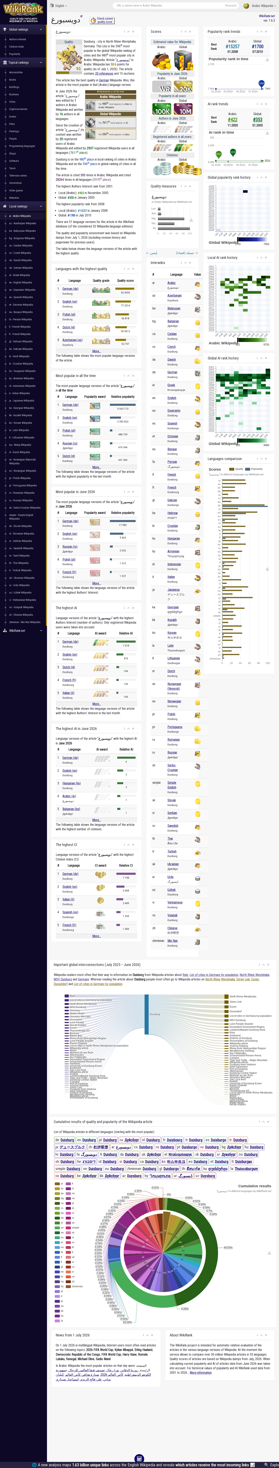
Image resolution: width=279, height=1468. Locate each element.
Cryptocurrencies (18, 109)
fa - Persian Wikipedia (20, 319)
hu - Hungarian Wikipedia (22, 371)
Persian (172, 462)
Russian (172, 752)
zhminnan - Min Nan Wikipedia (24, 622)
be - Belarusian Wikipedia (22, 230)
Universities (15, 182)
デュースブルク (72, 1147)
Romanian (173, 740)
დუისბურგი (217, 1168)
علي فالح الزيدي (91, 1379)
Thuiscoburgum (246, 1168)
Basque (172, 449)
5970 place (102, 180)
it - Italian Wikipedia (19, 393)
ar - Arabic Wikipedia (20, 215)
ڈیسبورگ (185, 1176)
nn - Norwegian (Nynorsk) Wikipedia (22, 461)
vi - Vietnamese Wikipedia (22, 599)
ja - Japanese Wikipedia (21, 400)
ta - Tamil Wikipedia (19, 555)
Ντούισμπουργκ (180, 1154)
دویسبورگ (89, 1154)
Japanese (173, 590)
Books (12, 79)
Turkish (171, 851)
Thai (170, 838)
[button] (124, 32)
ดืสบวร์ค (193, 1168)
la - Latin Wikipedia (19, 430)
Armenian (173, 551)
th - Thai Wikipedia (19, 562)
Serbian (172, 813)
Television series (18, 175)
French (171, 487)
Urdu (170, 877)
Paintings (14, 131)
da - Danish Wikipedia (20, 260)
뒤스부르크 (176, 1161)
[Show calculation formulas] (139, 1459)
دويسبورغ (122, 60)
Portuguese (174, 727)
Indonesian (174, 564)
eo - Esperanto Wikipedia (22, 289)
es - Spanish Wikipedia (21, 297)
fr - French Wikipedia (20, 334)
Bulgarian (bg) (71, 809)
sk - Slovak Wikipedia (20, 526)
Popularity (14, 53)
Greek (171, 385)
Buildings (14, 87)
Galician (172, 500)
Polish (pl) (68, 314)
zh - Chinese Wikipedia (21, 614)
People (13, 138)
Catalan (172, 334)
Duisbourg (174, 1140)
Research (231, 5)
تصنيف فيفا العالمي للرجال (86, 1370)
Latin (170, 646)
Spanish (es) (70, 912)
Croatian (172, 526)
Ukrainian (173, 864)
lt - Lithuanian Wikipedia (21, 437)
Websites (14, 197)
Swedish (172, 826)
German (104, 80)
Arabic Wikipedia (262, 6)
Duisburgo (218, 1140)
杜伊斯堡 (101, 1147)
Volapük (172, 915)
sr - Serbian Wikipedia (20, 540)
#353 (257, 119)
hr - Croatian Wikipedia (21, 363)
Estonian (172, 436)
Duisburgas (243, 1161)
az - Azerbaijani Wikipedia (22, 223)
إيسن (151, 253)
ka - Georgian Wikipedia (21, 407)
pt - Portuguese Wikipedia (23, 485)
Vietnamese (175, 902)
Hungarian (173, 538)
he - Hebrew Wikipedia (21, 348)
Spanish (172, 423)
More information (201, 1373)
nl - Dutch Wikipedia (19, 452)
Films (12, 123)
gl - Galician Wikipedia (20, 341)
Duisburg (67, 1140)
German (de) (70, 289)
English (60, 6)
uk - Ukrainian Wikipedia (22, 577)
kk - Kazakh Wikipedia (20, 415)
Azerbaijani (174, 295)
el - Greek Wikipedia (19, 275)
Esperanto (173, 410)
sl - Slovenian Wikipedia (21, 533)
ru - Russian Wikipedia (21, 500)
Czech (171, 347)
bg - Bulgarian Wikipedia (22, 238)
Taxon (12, 168)
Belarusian (173, 308)
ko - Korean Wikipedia (20, 422)
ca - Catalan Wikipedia (20, 245)
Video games (16, 190)
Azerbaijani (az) (72, 340)
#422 (232, 119)
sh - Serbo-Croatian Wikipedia (24, 507)
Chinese (172, 928)
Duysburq (134, 1176)
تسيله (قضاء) (187, 253)
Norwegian (174, 701)
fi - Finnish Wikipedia (20, 326)
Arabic (171, 283)
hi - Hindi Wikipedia (19, 356)
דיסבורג (89, 1161)
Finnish (171, 475)
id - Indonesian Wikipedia (22, 385)
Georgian (173, 607)
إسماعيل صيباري (67, 1379)
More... (96, 351)
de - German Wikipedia (21, 267)
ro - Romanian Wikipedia (22, 492)
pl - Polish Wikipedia (20, 478)
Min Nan (172, 941)
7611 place (78, 153)
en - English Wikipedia (20, 282)
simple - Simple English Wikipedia (21, 516)
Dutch (171, 671)
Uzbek (171, 890)
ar (81, 16)
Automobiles (16, 72)
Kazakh (172, 620)
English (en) (69, 302)
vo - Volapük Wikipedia (21, 607)
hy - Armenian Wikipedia (21, 378)
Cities (12, 101)
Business (14, 94)
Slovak (171, 800)
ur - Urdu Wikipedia (19, 585)
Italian (171, 577)
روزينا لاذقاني (129, 1370)
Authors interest (17, 39)
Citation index (16, 46)
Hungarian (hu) (71, 783)
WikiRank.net (267, 16)
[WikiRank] (23, 8)
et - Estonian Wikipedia (21, 304)
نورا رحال (112, 1370)
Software (14, 160)
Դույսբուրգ (160, 1176)
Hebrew (172, 513)
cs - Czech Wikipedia (20, 252)
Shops (12, 153)
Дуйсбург (132, 1140)
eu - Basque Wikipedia (21, 312)
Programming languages (22, 145)
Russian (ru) (69, 443)
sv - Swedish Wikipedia (21, 548)
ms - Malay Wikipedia (20, 444)
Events (12, 116)
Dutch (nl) (68, 327)
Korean (171, 633)
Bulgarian (173, 321)
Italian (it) (68, 693)
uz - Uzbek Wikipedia (20, 592)
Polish (171, 714)
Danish (171, 359)
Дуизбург (229, 1154)
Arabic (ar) (69, 796)
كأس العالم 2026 (112, 1375)
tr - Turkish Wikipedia (20, 570)
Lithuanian (173, 658)
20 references (104, 73)
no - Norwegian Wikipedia (22, 470)
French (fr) (69, 572)
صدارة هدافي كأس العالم (82, 1375)
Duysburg (208, 1176)
